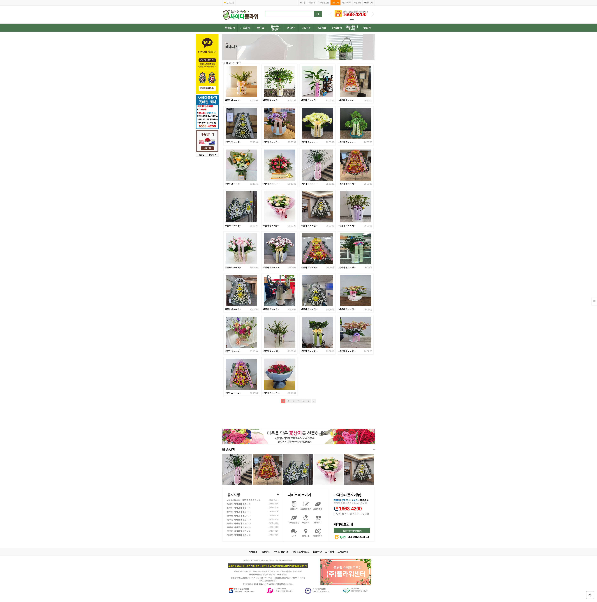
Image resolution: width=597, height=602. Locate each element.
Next (372, 14)
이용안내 (265, 551)
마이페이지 (346, 3)
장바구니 (369, 3)
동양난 (291, 27)
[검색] (318, 14)
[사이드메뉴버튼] (594, 301)
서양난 (306, 27)
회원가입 (311, 3)
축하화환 (230, 27)
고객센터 (329, 551)
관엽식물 (321, 27)
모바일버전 (343, 551)
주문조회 (357, 3)
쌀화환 (367, 27)
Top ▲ (202, 155)
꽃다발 (260, 27)
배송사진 (298, 449)
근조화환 (245, 27)
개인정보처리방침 (300, 551)
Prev (330, 14)
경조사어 (335, 3)
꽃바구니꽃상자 (276, 28)
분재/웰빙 (336, 27)
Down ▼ (213, 155)
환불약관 (317, 551)
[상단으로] (590, 595)
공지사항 (233, 495)
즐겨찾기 (230, 3)
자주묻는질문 (324, 3)
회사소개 (253, 551)
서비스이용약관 (280, 551)
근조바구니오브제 (352, 28)
